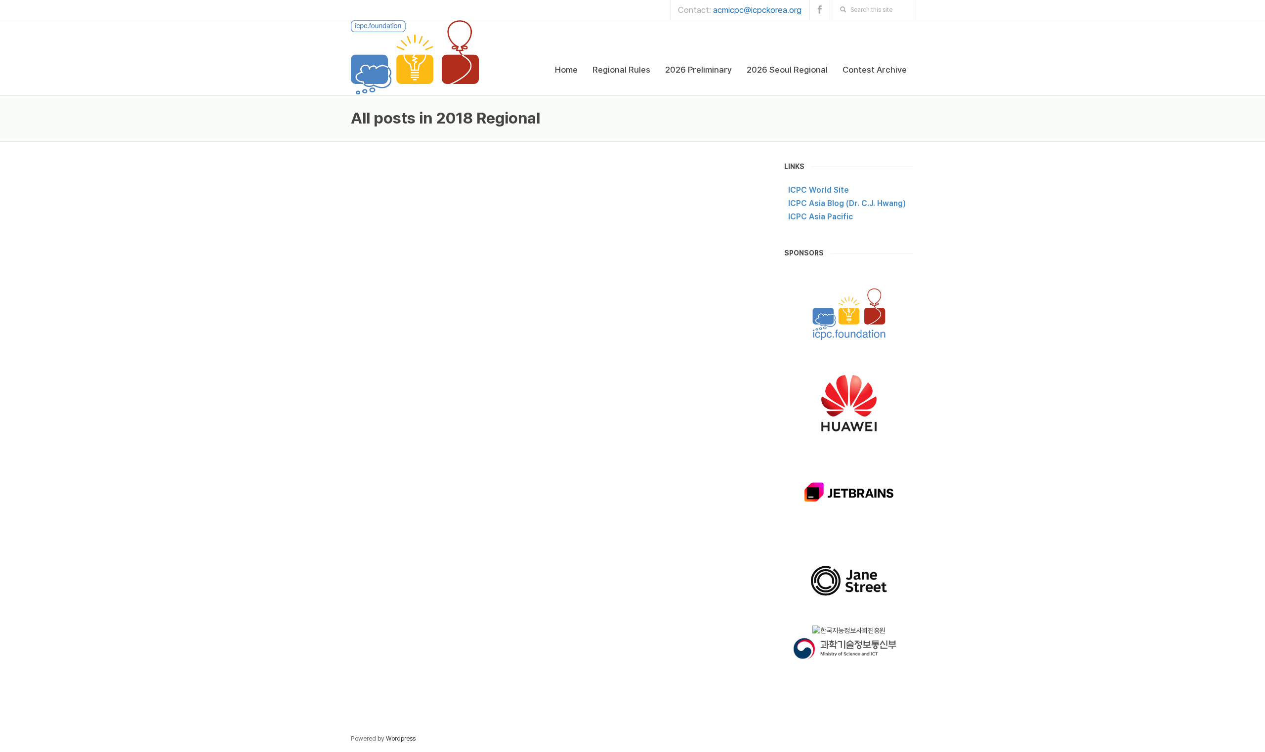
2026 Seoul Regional (787, 70)
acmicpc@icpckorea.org (757, 10)
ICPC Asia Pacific (820, 216)
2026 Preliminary (698, 70)
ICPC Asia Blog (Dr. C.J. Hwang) (847, 203)
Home (566, 70)
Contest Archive (875, 70)
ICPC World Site (818, 190)
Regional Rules (621, 70)
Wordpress (401, 738)
